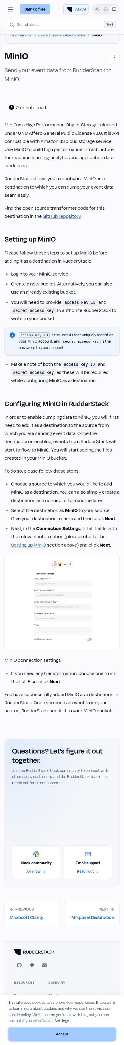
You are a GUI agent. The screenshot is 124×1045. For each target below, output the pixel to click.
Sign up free (35, 9)
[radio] (97, 9)
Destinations (20, 35)
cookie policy (19, 1015)
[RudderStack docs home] (62, 952)
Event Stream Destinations (61, 35)
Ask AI (80, 9)
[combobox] (62, 25)
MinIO (11, 125)
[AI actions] (114, 57)
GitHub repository (62, 216)
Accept (62, 1034)
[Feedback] (44, 965)
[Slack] (32, 965)
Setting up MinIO (28, 545)
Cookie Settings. (56, 1021)
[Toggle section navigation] (10, 9)
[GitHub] (19, 965)
